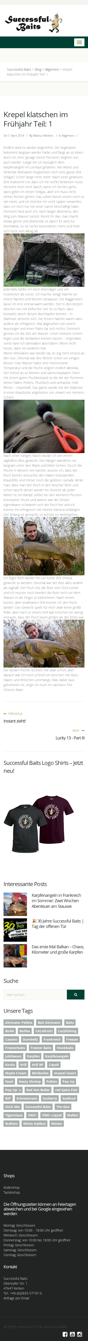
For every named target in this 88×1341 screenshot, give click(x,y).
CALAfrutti (44, 1031)
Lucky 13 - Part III (70, 738)
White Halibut (34, 1123)
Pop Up (68, 1081)
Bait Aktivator (49, 1022)
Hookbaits (65, 1048)
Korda (10, 1064)
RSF (8, 1098)
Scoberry (50, 1098)
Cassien (11, 1039)
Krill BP (37, 1064)
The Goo (63, 1107)
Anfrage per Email (16, 1298)
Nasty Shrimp (30, 1081)
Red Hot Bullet (38, 1090)
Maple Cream (16, 1073)
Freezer (72, 1039)
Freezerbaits (15, 1048)
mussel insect (65, 1073)
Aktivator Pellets (18, 1022)
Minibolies (40, 1073)
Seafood (69, 1098)
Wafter (72, 1115)
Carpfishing (67, 1031)
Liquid (54, 1064)
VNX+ (32, 1115)
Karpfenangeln (57, 1056)
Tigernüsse (14, 1115)
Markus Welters (43, 136)
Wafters (11, 1123)
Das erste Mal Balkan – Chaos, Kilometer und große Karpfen (58, 949)
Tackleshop (12, 1192)
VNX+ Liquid (52, 1115)
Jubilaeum (13, 1056)
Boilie (9, 1031)
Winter (56, 1123)
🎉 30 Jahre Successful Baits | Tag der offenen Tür (58, 923)
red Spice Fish (66, 1090)
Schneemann (26, 1098)
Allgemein (68, 136)
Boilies (24, 1031)
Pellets (51, 1081)
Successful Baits (38, 1107)
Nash (9, 1081)
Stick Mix (12, 1107)
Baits (70, 1022)
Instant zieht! (15, 721)
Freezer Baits (41, 1048)
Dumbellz (30, 1039)
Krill (23, 1064)
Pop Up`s (13, 1090)
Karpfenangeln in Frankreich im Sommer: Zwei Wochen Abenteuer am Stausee (56, 900)
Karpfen (33, 1056)
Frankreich (52, 1039)
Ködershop (11, 1187)
